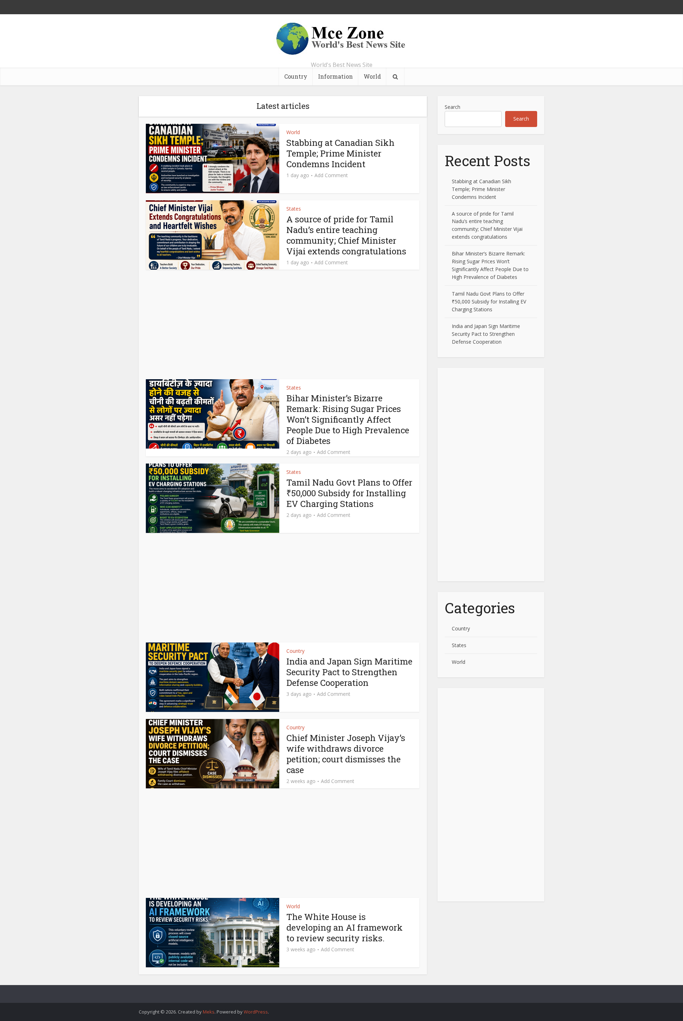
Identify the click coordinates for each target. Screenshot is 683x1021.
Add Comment (331, 175)
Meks (209, 1012)
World (372, 76)
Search (452, 107)
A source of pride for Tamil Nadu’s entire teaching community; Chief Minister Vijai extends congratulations (346, 235)
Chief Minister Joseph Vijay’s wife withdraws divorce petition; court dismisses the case (345, 754)
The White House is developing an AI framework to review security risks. (344, 927)
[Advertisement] (283, 326)
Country (295, 76)
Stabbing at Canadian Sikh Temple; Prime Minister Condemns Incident (340, 153)
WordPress (256, 1012)
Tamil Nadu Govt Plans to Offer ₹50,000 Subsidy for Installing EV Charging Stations (349, 493)
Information (335, 76)
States (293, 208)
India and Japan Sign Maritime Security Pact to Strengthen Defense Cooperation (349, 672)
